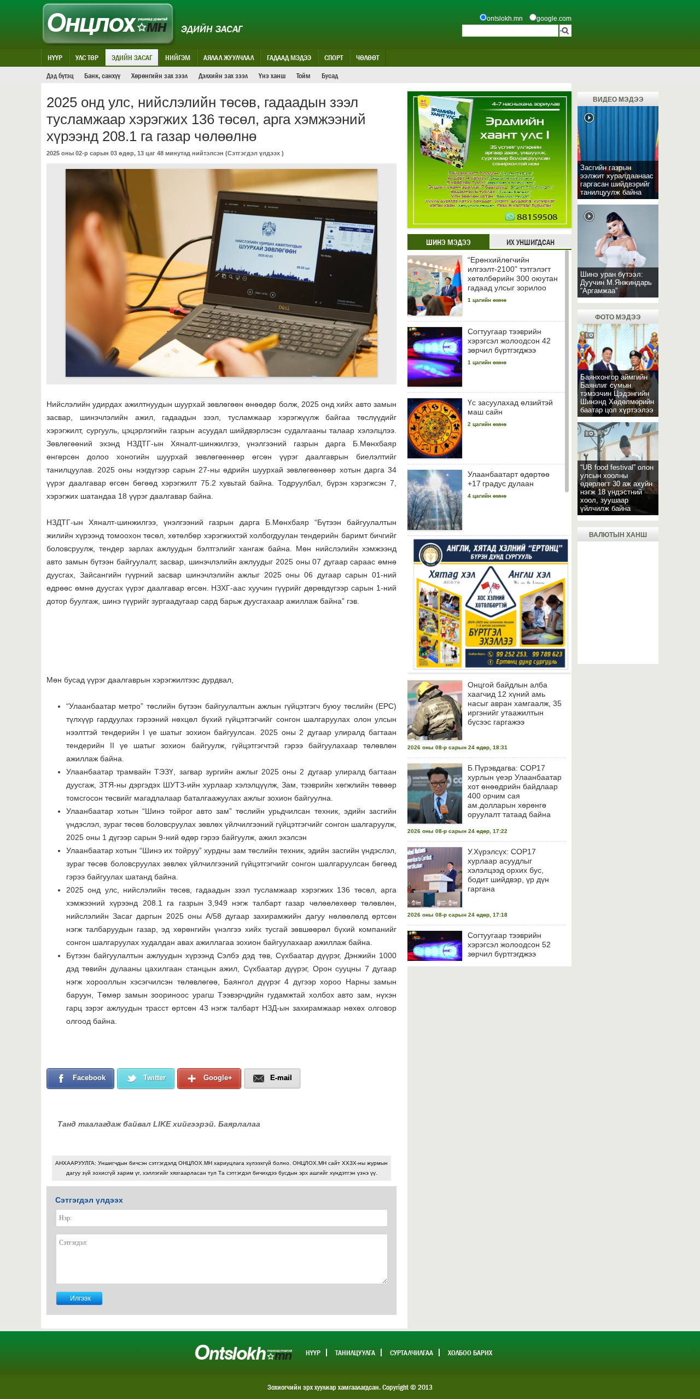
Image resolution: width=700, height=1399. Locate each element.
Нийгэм (177, 57)
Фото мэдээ (618, 317)
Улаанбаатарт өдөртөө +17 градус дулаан (509, 479)
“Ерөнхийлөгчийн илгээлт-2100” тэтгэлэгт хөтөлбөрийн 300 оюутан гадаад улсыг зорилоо (513, 273)
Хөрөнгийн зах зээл (159, 75)
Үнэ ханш (272, 75)
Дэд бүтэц (59, 75)
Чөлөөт (367, 57)
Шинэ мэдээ (448, 242)
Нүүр (55, 57)
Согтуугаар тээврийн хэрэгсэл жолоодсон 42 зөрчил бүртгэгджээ (509, 340)
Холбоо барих (470, 1352)
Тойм (303, 75)
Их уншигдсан (530, 242)
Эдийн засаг (132, 57)
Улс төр (86, 57)
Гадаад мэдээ (289, 57)
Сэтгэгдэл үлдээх (254, 153)
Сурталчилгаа (411, 1352)
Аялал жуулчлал (228, 57)
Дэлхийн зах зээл (223, 75)
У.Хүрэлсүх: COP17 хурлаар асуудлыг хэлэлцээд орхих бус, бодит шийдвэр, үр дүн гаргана (508, 870)
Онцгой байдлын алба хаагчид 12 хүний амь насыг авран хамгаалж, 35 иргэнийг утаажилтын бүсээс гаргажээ (515, 703)
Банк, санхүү (102, 75)
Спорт (333, 57)
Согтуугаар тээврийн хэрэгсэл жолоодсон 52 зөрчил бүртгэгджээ (509, 944)
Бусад (330, 75)
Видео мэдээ (618, 99)
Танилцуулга (355, 1352)
